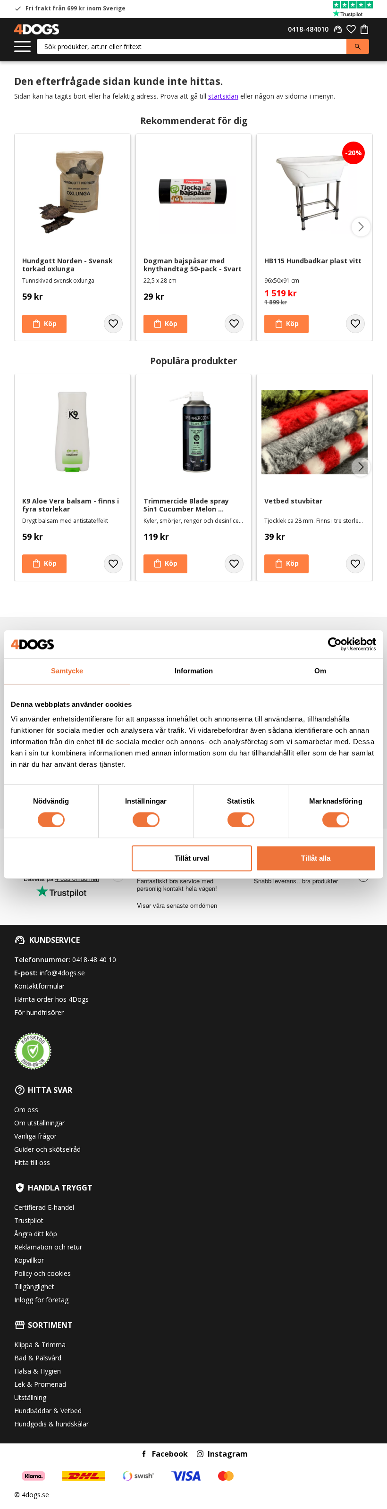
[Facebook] (144, 1454)
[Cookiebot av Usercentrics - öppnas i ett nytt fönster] (335, 644)
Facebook (170, 1454)
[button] (22, 47)
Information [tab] (194, 671)
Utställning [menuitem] (30, 1397)
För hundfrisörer (39, 1012)
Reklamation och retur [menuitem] (48, 1246)
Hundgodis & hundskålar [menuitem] (51, 1423)
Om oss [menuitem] (26, 1109)
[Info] (44, 563)
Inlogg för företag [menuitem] (41, 1299)
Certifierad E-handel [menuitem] (44, 1207)
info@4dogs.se (62, 972)
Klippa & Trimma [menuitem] (40, 1344)
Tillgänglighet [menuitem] (34, 1286)
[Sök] (357, 46)
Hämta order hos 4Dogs (51, 999)
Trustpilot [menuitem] (28, 1220)
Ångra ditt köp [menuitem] (35, 1233)
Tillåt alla (315, 859)
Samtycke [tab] (67, 671)
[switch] (146, 819)
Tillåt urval (192, 859)
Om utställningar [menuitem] (39, 1122)
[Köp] (44, 324)
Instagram (228, 1454)
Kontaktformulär (39, 985)
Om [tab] (320, 671)
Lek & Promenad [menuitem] (40, 1384)
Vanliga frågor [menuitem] (35, 1136)
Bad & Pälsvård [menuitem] (37, 1357)
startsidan (223, 96)
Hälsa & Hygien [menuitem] (37, 1370)
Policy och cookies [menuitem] (42, 1273)
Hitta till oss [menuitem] (32, 1162)
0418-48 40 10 (94, 959)
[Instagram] (200, 1454)
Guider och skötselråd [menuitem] (47, 1149)
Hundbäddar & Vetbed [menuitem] (48, 1410)
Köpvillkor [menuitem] (29, 1260)
